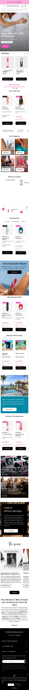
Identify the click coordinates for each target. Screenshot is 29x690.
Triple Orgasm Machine (5, 239)
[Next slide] (17, 49)
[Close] (27, 674)
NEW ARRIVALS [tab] (15, 221)
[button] (3, 6)
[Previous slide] (11, 49)
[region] (14, 31)
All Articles (14, 592)
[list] (14, 111)
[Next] (27, 53)
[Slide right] (26, 221)
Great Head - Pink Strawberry (20, 435)
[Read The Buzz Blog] (14, 543)
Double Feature (19, 315)
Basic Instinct (19, 70)
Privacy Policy (20, 680)
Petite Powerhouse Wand (6, 315)
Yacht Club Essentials (5, 354)
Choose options (21, 123)
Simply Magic (5, 108)
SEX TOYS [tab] (7, 221)
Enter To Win (9, 409)
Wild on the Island (20, 353)
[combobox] (14, 9)
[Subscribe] (25, 661)
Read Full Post (5, 585)
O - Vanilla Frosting (8, 70)
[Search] (26, 9)
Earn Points (5, 474)
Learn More (11, 531)
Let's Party (4, 495)
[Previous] (24, 53)
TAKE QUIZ (14, 272)
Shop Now (5, 46)
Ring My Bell (19, 238)
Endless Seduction (20, 108)
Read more (14, 625)
